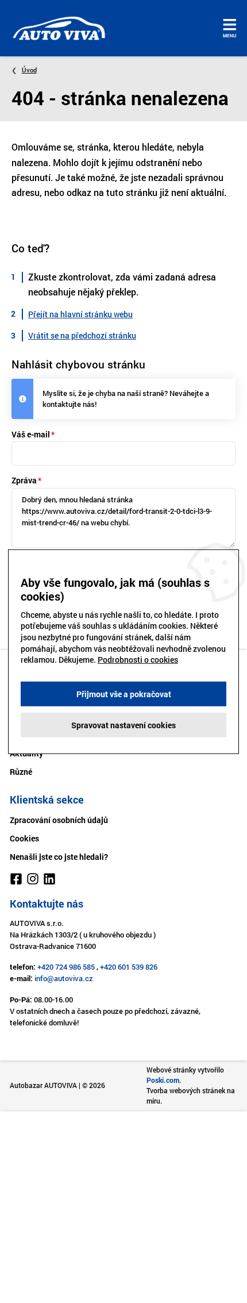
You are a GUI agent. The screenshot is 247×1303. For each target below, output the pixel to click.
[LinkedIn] (49, 880)
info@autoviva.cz (63, 978)
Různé (21, 771)
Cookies (24, 838)
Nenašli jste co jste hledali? (59, 856)
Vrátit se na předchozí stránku (82, 335)
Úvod (29, 70)
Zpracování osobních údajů (59, 819)
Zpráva (24, 480)
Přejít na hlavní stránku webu (80, 314)
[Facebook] (16, 880)
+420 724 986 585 (66, 967)
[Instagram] (32, 880)
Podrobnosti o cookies (138, 659)
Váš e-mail (30, 434)
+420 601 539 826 (128, 967)
